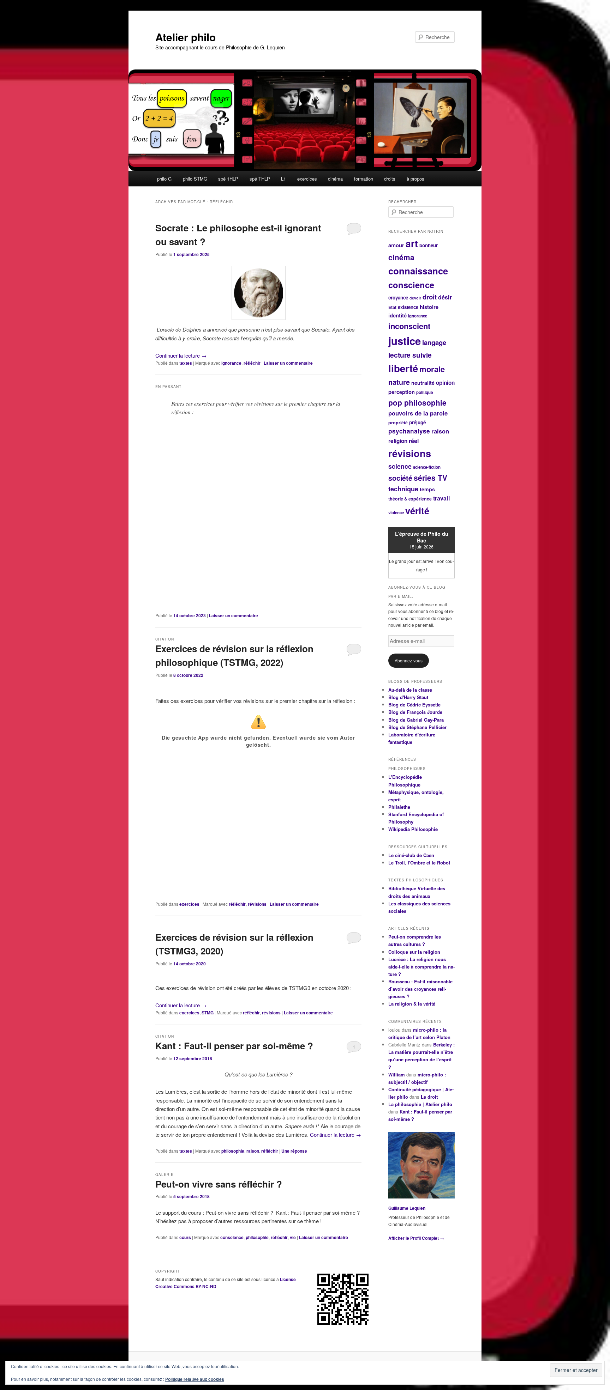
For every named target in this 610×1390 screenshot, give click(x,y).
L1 (283, 178)
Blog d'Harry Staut (408, 697)
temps (427, 489)
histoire (429, 307)
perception (401, 392)
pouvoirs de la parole (418, 413)
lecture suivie (410, 355)
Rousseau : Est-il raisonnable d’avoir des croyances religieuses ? (420, 989)
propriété (398, 422)
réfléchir (252, 363)
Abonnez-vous (409, 660)
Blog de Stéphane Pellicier (417, 727)
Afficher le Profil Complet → (416, 1238)
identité (397, 315)
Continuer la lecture (181, 355)
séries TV (430, 477)
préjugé (417, 422)
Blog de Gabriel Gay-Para (416, 719)
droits (389, 178)
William (396, 1074)
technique (403, 488)
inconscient (409, 326)
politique (424, 392)
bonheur (428, 245)
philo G (164, 178)
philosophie (232, 1151)
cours (185, 1237)
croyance (398, 297)
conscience (232, 1237)
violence (396, 513)
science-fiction (427, 467)
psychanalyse (409, 431)
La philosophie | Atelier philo (420, 1104)
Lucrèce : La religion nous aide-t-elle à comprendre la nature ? (421, 966)
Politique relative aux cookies (194, 1379)
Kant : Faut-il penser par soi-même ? (234, 1045)
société (400, 478)
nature (399, 382)
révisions (257, 904)
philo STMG (195, 178)
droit (430, 297)
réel (414, 441)
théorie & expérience (410, 499)
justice (404, 340)
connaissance (418, 270)
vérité (417, 510)
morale (432, 369)
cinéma (335, 178)
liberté (403, 368)
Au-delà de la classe (410, 689)
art (412, 243)
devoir (415, 298)
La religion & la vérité (411, 1003)
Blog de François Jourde (415, 712)
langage (434, 342)
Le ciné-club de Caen (411, 855)
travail (441, 498)
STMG (208, 1012)
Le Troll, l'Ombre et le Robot (419, 862)
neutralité (423, 382)
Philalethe (399, 806)
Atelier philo (185, 36)
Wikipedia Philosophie (413, 829)
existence (408, 307)
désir (445, 297)
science (400, 466)
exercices (307, 178)
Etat (392, 307)
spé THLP (260, 178)
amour (396, 245)
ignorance (231, 363)
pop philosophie (417, 402)
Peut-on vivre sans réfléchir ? (218, 1183)
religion (397, 441)
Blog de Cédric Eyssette (414, 704)
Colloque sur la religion (414, 951)
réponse (294, 1151)
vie (293, 1237)
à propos (415, 178)
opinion (445, 383)
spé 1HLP (228, 178)
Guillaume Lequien (406, 1208)
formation (363, 178)
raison (252, 1151)
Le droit (429, 1096)
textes (185, 363)
